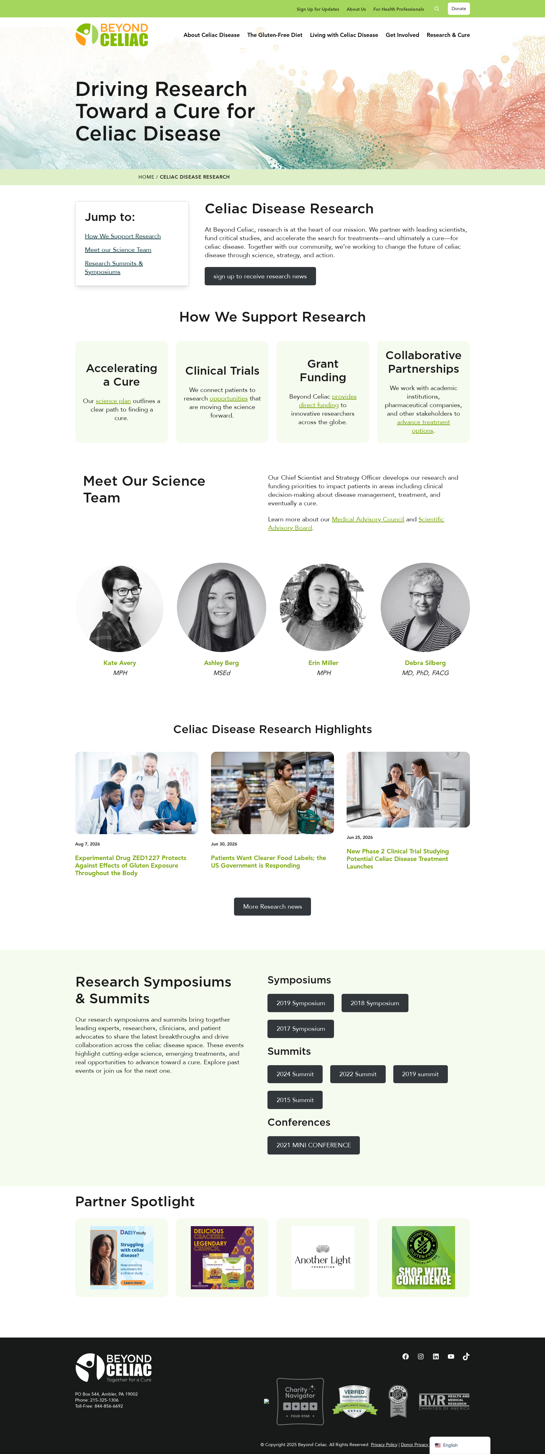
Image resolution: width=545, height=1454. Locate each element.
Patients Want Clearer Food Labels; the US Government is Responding (268, 862)
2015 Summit (295, 1100)
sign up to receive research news (260, 276)
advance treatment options (423, 426)
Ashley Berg (221, 663)
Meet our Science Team (118, 250)
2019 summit (420, 1074)
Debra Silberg (425, 663)
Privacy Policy (384, 1445)
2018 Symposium (375, 1003)
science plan (113, 401)
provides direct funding (328, 400)
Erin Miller (323, 663)
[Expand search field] (439, 9)
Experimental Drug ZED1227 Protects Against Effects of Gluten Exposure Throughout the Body (130, 866)
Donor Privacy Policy (421, 1445)
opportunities (229, 398)
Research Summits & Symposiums (114, 267)
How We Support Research (123, 236)
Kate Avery (119, 663)
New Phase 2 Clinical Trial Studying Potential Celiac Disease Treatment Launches (398, 859)
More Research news (272, 906)
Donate (459, 9)
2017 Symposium (301, 1028)
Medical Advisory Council (368, 519)
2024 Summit (295, 1074)
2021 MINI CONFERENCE (314, 1145)
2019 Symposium (301, 1003)
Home (146, 177)
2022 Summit (358, 1074)
